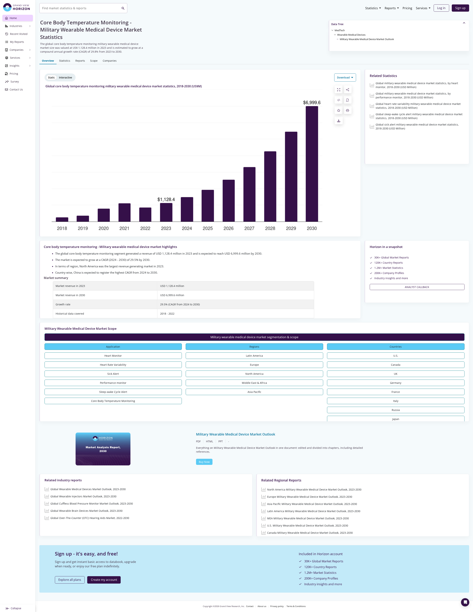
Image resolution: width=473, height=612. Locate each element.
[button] (340, 30)
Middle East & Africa (254, 383)
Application (113, 346)
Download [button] (344, 77)
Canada (395, 364)
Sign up (460, 8)
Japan (395, 419)
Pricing (407, 8)
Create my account (104, 580)
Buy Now (204, 462)
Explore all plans (69, 580)
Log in (441, 8)
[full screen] (339, 89)
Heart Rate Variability (113, 364)
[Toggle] (332, 30)
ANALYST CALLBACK (417, 287)
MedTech (340, 30)
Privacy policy (277, 606)
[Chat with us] (465, 602)
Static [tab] (51, 77)
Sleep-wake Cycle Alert (113, 392)
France (396, 392)
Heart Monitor (113, 355)
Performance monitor (113, 383)
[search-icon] (123, 8)
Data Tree (337, 24)
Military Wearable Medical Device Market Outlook (367, 39)
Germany (395, 383)
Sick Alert (113, 374)
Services (421, 8)
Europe (254, 364)
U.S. (395, 355)
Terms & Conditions (296, 606)
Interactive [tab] (65, 77)
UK (395, 374)
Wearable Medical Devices (351, 34)
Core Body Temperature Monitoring (113, 401)
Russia (396, 410)
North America (254, 374)
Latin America (254, 355)
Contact (249, 606)
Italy (395, 401)
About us (262, 606)
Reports (390, 8)
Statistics (371, 8)
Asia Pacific (254, 392)
